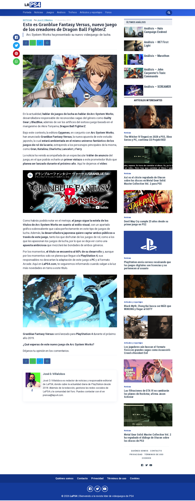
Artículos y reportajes (91, 12)
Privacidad (135, 454)
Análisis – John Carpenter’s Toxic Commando (155, 73)
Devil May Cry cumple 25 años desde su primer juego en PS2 (146, 223)
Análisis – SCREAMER (157, 86)
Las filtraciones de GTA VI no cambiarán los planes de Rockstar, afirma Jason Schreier (146, 393)
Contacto (156, 451)
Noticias (38, 12)
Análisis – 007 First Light (156, 43)
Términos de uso (153, 454)
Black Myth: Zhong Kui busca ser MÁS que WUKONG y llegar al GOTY (147, 307)
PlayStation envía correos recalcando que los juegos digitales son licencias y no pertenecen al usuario (147, 265)
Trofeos (72, 12)
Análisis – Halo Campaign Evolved (155, 30)
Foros (108, 12)
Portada (27, 12)
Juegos (50, 12)
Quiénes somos (139, 451)
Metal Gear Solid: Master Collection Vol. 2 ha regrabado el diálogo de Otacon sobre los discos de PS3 (147, 437)
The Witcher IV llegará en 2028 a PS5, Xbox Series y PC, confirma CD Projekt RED (148, 138)
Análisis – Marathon (156, 56)
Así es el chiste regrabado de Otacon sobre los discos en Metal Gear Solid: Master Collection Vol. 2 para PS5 (145, 180)
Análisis (61, 12)
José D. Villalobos (45, 20)
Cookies (146, 458)
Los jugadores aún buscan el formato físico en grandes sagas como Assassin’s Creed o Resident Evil (147, 350)
